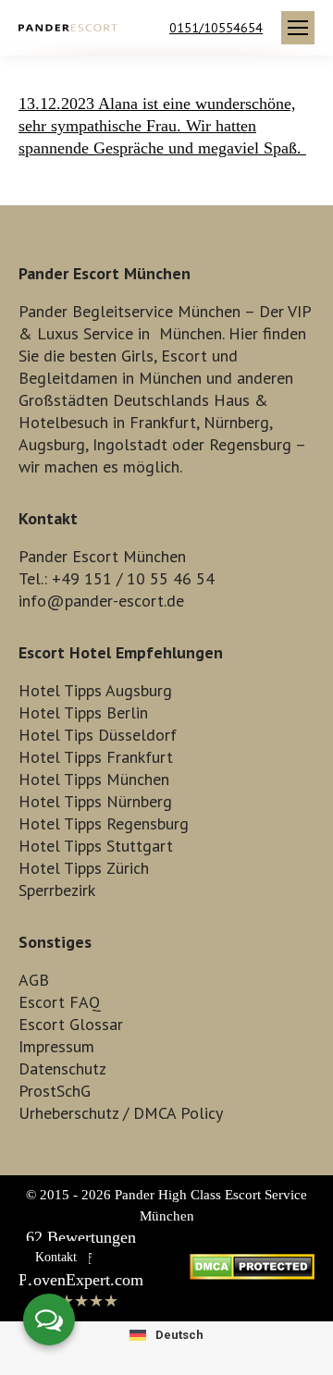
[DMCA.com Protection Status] (252, 1274)
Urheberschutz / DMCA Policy (120, 1112)
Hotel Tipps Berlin (83, 712)
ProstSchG (54, 1090)
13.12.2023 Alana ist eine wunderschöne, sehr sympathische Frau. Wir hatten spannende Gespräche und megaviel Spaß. (162, 125)
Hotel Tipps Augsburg (95, 690)
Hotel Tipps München (93, 779)
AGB (33, 979)
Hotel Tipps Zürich (83, 867)
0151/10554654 (216, 27)
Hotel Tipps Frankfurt (95, 756)
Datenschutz (62, 1068)
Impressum (56, 1046)
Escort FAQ (59, 1002)
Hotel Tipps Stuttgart (95, 845)
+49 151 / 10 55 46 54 (133, 578)
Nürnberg (236, 422)
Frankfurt (163, 422)
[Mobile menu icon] (297, 27)
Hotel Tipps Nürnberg (95, 801)
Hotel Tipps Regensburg (103, 823)
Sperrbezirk (56, 890)
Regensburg (250, 444)
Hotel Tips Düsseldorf (97, 734)
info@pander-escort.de (101, 600)
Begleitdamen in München (110, 377)
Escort (184, 355)
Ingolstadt (129, 444)
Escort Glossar (70, 1024)
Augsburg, (53, 444)
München (190, 333)
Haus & (241, 400)
